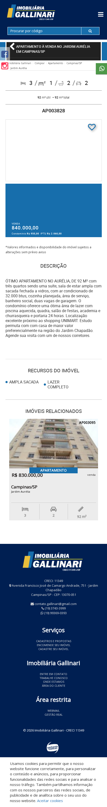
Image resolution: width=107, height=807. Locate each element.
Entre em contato (53, 674)
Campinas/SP (74, 63)
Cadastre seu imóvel (53, 649)
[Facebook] (4, 54)
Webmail (54, 710)
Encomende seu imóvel (53, 645)
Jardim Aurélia (18, 68)
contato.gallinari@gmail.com (56, 604)
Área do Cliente (53, 685)
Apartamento (55, 63)
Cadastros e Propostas (53, 641)
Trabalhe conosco (54, 678)
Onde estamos (53, 681)
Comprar (40, 63)
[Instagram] (4, 65)
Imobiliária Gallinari (19, 63)
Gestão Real (54, 714)
